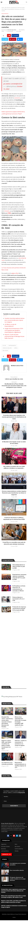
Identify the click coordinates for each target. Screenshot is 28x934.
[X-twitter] (11, 836)
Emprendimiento (12, 345)
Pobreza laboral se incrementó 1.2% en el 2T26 (18, 599)
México (16, 348)
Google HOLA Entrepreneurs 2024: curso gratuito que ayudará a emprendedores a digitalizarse (14, 330)
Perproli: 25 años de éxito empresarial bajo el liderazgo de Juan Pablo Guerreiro (14, 336)
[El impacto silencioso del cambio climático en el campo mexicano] (5, 879)
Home (14, 917)
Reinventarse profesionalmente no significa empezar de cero (20, 765)
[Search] (26, 2)
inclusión (6, 211)
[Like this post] (9, 35)
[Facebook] (8, 836)
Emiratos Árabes (5, 846)
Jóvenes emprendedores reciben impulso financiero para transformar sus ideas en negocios (14, 493)
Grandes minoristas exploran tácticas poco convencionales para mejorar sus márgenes (14, 320)
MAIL (10, 854)
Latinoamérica (5, 851)
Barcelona (17, 846)
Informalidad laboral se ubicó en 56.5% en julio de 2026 (18, 566)
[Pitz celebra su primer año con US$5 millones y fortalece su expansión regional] (14, 456)
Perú (16, 844)
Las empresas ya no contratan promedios (7, 763)
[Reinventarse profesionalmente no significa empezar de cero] (20, 756)
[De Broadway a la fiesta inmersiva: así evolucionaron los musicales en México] (6, 588)
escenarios (17, 98)
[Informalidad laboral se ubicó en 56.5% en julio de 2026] (6, 567)
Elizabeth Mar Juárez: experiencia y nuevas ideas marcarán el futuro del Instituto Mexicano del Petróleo (7, 721)
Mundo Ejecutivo (11, 30)
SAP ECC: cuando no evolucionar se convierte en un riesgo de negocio (20, 743)
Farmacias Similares (7, 348)
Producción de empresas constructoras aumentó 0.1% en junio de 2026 (19, 608)
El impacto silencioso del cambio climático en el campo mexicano (18, 879)
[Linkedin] (17, 836)
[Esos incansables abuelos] (5, 872)
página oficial (15, 273)
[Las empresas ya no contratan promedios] (7, 756)
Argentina (3, 844)
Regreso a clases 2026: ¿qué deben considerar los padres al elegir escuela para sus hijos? (6, 744)
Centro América (19, 848)
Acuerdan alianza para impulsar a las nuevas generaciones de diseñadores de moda (14, 417)
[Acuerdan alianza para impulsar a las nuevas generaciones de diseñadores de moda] (14, 405)
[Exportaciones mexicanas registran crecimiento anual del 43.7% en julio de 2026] (6, 577)
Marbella (3, 848)
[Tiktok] (20, 836)
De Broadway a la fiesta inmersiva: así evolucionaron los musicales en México (18, 588)
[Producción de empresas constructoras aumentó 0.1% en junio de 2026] (6, 609)
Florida (16, 851)
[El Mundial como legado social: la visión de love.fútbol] (14, 431)
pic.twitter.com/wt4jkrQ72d (12, 84)
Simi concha (5, 350)
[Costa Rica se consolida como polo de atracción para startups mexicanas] (14, 532)
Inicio (3, 7)
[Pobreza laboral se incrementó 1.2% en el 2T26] (6, 599)
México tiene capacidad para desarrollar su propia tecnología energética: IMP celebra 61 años (20, 721)
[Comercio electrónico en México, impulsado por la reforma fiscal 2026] (14, 507)
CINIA (9, 213)
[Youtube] (14, 836)
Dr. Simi (4, 345)
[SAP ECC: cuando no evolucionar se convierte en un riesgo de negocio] (20, 734)
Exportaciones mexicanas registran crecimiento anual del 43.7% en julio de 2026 (19, 577)
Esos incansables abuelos (17, 870)
